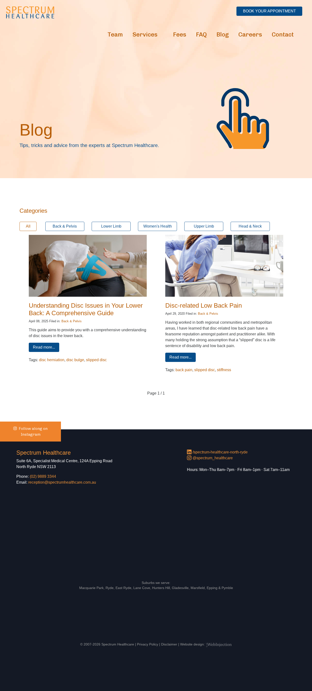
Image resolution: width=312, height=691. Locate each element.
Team (115, 34)
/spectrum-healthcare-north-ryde (220, 452)
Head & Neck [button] (250, 226)
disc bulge (75, 360)
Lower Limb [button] (111, 226)
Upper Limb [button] (204, 226)
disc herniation (51, 360)
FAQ (201, 34)
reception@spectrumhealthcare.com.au (62, 482)
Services (145, 34)
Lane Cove (141, 588)
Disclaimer (169, 644)
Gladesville (180, 588)
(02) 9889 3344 (43, 476)
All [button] (28, 226)
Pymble (227, 588)
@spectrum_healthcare (212, 458)
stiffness (224, 370)
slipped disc (96, 360)
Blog (222, 34)
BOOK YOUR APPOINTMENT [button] (269, 11)
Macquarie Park (91, 588)
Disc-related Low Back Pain (203, 305)
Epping (212, 588)
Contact (283, 34)
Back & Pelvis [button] (65, 226)
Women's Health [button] (157, 226)
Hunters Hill (161, 588)
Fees (179, 34)
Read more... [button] (44, 347)
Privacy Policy (147, 644)
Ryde (110, 588)
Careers (250, 34)
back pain (184, 370)
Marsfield (198, 588)
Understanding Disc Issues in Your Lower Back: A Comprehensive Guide (86, 309)
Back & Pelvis (71, 321)
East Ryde (123, 588)
